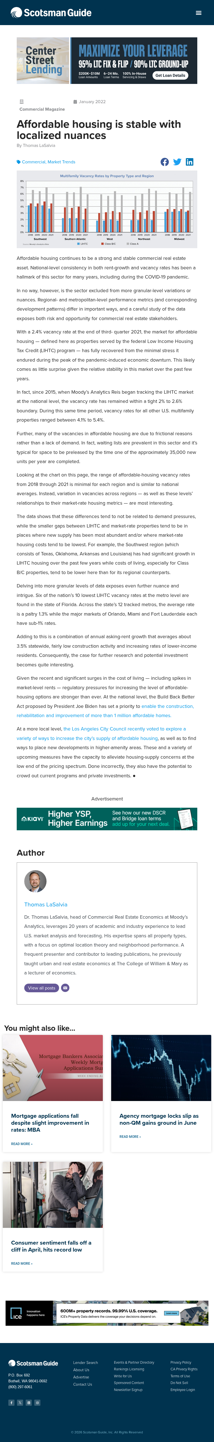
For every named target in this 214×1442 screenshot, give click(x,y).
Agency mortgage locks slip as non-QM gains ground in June (159, 1119)
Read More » (22, 1144)
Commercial (33, 162)
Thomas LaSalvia (45, 904)
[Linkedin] (29, 1403)
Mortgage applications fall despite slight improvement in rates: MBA (50, 1122)
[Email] (65, 988)
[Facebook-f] (11, 1403)
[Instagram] (37, 1403)
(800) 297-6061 (20, 1387)
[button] (198, 12)
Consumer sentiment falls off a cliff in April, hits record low (51, 1246)
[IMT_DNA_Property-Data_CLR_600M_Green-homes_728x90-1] (107, 1324)
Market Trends (61, 162)
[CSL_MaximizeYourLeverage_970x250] (107, 82)
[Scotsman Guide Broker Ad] (107, 828)
